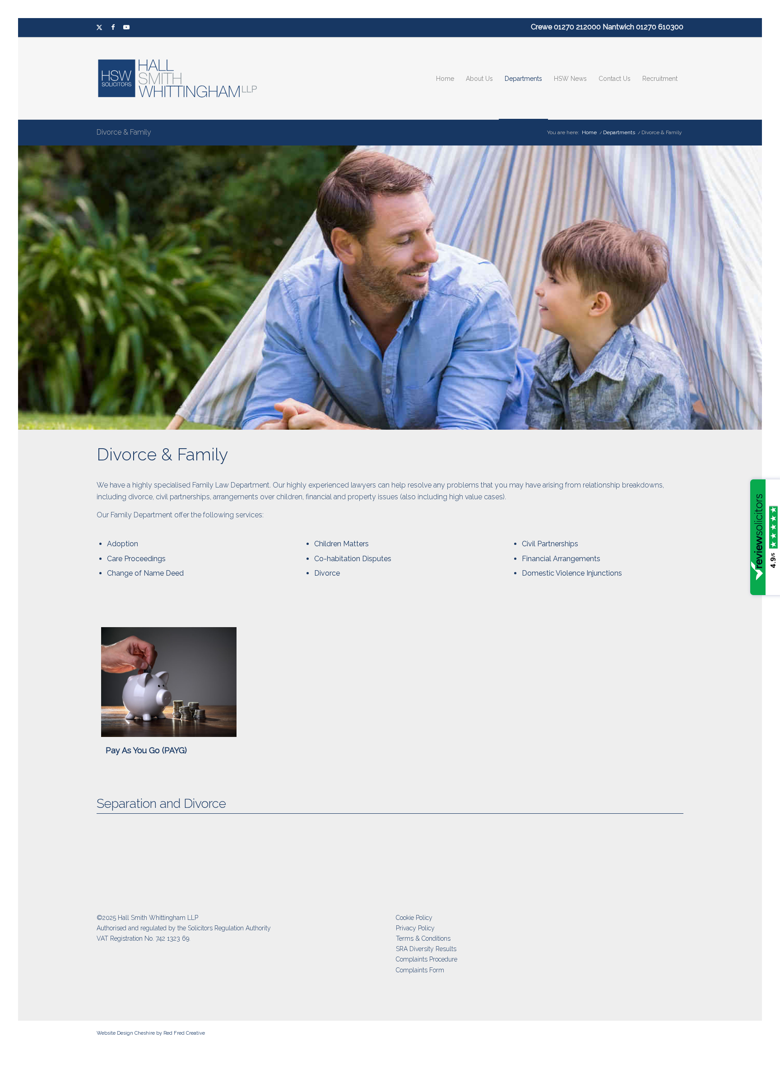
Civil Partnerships (550, 543)
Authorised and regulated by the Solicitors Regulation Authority (184, 928)
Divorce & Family (124, 132)
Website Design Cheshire (126, 1033)
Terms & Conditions (423, 938)
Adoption (122, 543)
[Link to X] (99, 27)
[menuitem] (445, 78)
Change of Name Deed (145, 573)
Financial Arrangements (561, 558)
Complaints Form (420, 970)
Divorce (327, 573)
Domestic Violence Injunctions (572, 573)
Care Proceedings (136, 558)
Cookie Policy (414, 917)
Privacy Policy (415, 928)
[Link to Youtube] (126, 27)
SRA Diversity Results (426, 948)
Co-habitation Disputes (352, 558)
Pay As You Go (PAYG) (146, 750)
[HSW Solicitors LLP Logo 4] (183, 78)
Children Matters (341, 543)
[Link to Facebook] (113, 27)
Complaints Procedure (426, 959)
